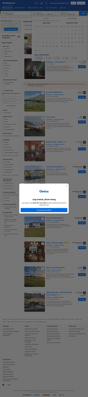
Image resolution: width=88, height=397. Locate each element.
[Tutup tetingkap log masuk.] (66, 185)
